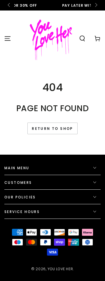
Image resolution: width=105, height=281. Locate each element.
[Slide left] (9, 5)
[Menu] (7, 38)
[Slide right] (96, 5)
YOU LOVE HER (60, 268)
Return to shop (52, 128)
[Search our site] (82, 38)
